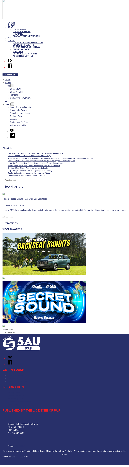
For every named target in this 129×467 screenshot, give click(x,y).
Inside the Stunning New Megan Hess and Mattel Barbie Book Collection (36, 163)
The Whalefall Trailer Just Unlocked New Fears (26, 175)
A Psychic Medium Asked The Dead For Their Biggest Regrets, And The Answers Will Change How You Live (50, 158)
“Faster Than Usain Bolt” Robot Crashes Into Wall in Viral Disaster (34, 166)
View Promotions (12, 229)
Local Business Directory (28, 43)
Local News (19, 29)
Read (10, 27)
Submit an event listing (26, 47)
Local (11, 40)
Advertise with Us (23, 56)
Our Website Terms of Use (19, 402)
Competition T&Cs (16, 396)
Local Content (14, 405)
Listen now (9, 74)
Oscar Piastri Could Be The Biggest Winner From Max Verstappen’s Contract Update (41, 161)
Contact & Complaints (17, 375)
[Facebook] (10, 68)
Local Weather (21, 32)
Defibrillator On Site (25, 54)
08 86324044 (20, 446)
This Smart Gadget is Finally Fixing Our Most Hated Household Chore (35, 153)
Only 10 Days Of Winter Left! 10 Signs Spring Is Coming (30, 171)
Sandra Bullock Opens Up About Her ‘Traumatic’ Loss (29, 173)
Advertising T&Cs (15, 399)
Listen (11, 23)
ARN (9, 461)
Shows (11, 25)
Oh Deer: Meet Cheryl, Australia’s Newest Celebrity (28, 168)
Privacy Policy (14, 393)
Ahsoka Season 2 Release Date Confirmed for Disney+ (29, 156)
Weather (18, 52)
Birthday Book (21, 49)
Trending (18, 34)
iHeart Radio (13, 464)
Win (9, 38)
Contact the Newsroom (26, 36)
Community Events (23, 45)
